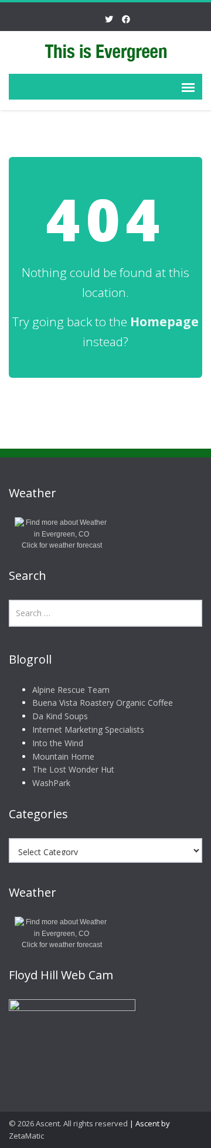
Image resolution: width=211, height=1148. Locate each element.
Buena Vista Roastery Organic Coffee (102, 702)
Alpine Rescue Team (71, 689)
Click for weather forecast (62, 545)
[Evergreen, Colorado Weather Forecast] (61, 528)
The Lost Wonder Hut (73, 769)
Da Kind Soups (60, 716)
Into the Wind (57, 743)
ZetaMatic (26, 1135)
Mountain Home (63, 756)
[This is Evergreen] (105, 51)
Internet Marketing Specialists (88, 729)
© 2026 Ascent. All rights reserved (68, 1123)
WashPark (51, 782)
